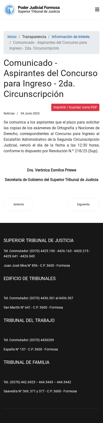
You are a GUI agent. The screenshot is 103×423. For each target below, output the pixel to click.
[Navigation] (97, 9)
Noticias (9, 113)
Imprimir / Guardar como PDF (75, 107)
